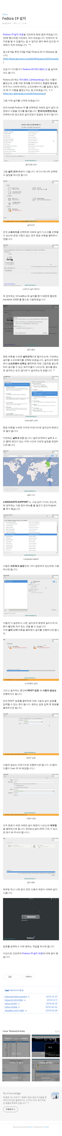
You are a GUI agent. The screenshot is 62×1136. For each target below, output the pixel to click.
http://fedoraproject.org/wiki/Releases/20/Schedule (31, 58)
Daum (30, 1127)
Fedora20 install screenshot (16, 996)
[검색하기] (58, 3)
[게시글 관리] (18, 977)
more (57, 1031)
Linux (5, 14)
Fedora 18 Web (11, 1007)
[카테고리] (3, 3)
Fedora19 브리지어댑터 (14, 1000)
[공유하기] (14, 977)
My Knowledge (12, 1093)
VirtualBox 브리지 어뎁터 (14, 1010)
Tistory (46, 1127)
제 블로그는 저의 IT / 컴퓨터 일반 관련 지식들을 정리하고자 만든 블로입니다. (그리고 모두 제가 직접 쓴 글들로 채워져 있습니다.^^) (25, 1100)
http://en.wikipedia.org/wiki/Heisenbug (24, 93)
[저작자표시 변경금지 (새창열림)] (37, 977)
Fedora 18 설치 (11, 1003)
